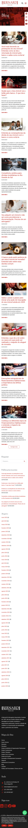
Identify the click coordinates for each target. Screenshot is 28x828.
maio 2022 (4, 633)
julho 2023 (4, 595)
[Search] (24, 461)
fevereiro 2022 (5, 640)
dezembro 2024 (5, 535)
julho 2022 (4, 626)
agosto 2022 (4, 623)
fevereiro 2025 (5, 528)
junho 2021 (4, 668)
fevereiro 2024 (5, 570)
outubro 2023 (5, 584)
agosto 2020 (4, 675)
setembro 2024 (5, 545)
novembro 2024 (5, 538)
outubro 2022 (5, 616)
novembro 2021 (5, 651)
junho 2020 (4, 682)
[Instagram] (6, 806)
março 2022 (4, 637)
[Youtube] (14, 806)
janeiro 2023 (4, 605)
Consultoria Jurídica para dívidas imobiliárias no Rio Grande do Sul (11, 175)
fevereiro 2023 (5, 601)
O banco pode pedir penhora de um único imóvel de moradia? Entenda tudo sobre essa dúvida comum (14, 260)
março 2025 (4, 524)
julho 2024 (4, 552)
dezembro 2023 (5, 577)
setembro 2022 (5, 619)
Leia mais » (4, 70)
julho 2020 (4, 679)
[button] (22, 3)
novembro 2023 (5, 580)
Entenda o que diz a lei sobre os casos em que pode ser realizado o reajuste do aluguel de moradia (13, 341)
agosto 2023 (4, 591)
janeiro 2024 (4, 573)
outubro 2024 (5, 542)
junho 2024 (4, 556)
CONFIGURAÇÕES (9, 822)
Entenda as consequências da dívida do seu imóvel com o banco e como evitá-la (13, 135)
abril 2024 (4, 563)
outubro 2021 (5, 654)
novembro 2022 (5, 612)
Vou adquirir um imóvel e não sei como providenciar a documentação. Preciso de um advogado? (13, 218)
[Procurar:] (14, 461)
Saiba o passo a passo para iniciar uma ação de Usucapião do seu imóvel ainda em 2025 (13, 300)
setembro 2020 (5, 672)
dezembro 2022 (5, 608)
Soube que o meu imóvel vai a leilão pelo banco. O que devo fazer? (13, 93)
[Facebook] (10, 806)
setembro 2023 (5, 587)
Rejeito (10, 825)
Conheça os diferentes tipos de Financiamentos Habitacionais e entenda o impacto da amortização (13, 424)
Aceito (4, 825)
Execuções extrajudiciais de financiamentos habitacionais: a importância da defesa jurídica (13, 381)
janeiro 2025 (4, 531)
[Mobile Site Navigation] (26, 3)
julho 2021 (4, 665)
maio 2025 (4, 517)
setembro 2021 (5, 658)
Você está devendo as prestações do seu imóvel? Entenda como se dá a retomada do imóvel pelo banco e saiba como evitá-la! (12, 51)
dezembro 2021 (5, 647)
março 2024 (4, 566)
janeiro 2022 (4, 644)
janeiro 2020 (4, 686)
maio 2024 (4, 559)
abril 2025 (4, 521)
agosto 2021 (4, 661)
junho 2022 (4, 630)
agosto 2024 (4, 549)
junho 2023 (4, 598)
